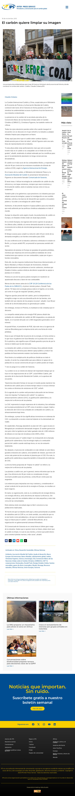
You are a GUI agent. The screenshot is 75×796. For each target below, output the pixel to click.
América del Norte (59, 745)
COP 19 (45, 561)
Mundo (34, 565)
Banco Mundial (26, 556)
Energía (35, 563)
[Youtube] (49, 724)
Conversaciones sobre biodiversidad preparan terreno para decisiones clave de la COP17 (21, 662)
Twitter (31, 744)
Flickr (31, 750)
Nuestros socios (10, 742)
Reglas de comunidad (36, 753)
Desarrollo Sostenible (26, 550)
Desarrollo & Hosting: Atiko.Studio (37, 787)
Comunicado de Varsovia (38, 177)
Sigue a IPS (32, 739)
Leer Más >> (63, 146)
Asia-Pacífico (57, 748)
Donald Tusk (28, 563)
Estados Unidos (43, 563)
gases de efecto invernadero (22, 565)
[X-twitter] (38, 724)
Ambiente (8, 554)
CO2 (34, 559)
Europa (55, 751)
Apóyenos (8, 747)
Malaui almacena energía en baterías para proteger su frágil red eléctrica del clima (71, 170)
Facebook (32, 747)
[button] (6, 540)
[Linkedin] (54, 724)
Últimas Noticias (39, 550)
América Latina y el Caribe (59, 742)
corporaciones (10, 563)
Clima (17, 550)
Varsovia (37, 567)
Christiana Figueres (11, 559)
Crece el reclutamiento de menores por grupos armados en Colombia (53, 627)
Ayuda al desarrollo (39, 554)
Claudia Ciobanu (11, 97)
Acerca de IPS (9, 739)
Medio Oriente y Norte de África (61, 754)
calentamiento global (39, 556)
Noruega (40, 565)
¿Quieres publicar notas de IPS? (13, 750)
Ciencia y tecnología (25, 559)
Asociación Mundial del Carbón (16, 175)
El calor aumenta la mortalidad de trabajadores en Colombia (66, 201)
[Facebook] (33, 724)
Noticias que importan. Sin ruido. (37, 689)
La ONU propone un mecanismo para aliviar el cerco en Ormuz (21, 626)
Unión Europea (28, 567)
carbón (48, 556)
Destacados (19, 563)
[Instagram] (43, 724)
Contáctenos (9, 744)
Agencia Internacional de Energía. (35, 168)
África (55, 739)
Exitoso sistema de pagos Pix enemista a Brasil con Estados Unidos (65, 169)
